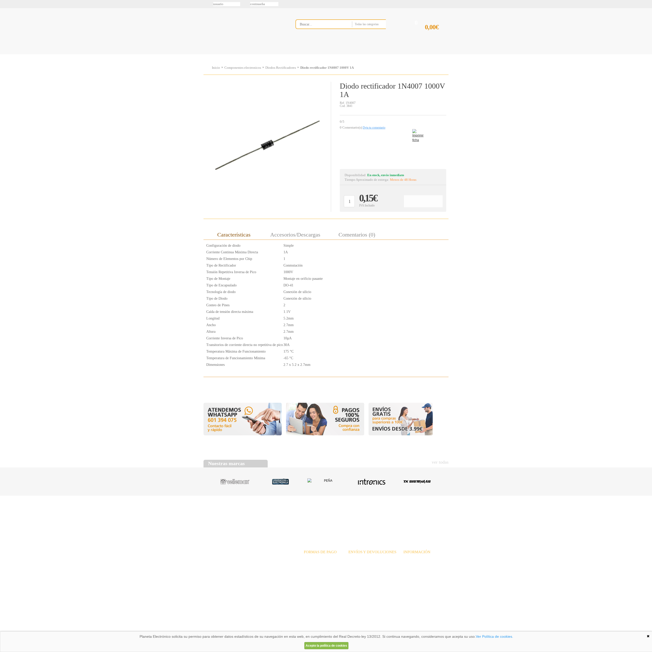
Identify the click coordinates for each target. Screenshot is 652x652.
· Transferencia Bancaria (321, 559)
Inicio (216, 68)
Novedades (344, 515)
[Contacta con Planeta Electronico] (347, 35)
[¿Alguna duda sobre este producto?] (393, 149)
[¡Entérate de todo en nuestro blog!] (5, 74)
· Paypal (310, 564)
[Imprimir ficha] (416, 133)
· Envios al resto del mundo (368, 570)
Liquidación (389, 515)
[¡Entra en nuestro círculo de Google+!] (5, 52)
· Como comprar (415, 576)
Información (391, 54)
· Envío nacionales (361, 559)
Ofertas (366, 515)
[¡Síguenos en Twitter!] (5, 20)
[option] (267, 145)
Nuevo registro (368, 4)
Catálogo (414, 515)
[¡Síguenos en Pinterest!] (5, 42)
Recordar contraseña (326, 4)
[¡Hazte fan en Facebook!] (5, 31)
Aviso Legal (216, 625)
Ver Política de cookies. (494, 636)
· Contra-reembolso (318, 576)
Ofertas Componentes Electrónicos (279, 54)
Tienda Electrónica (213, 54)
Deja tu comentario (374, 127)
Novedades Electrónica (243, 54)
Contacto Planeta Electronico (431, 54)
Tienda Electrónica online (244, 28)
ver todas (440, 462)
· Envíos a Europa (361, 564)
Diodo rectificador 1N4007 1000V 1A (327, 68)
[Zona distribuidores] (422, 6)
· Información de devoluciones (370, 576)
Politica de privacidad (252, 625)
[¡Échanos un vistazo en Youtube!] (5, 63)
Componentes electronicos (242, 68)
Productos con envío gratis (351, 54)
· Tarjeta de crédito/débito (322, 570)
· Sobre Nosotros (415, 559)
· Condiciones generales (420, 570)
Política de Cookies (290, 625)
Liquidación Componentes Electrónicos (314, 54)
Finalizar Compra (436, 35)
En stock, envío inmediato (385, 175)
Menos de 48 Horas (403, 180)
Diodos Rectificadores (280, 68)
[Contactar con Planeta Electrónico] (245, 565)
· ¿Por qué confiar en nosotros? (426, 564)
